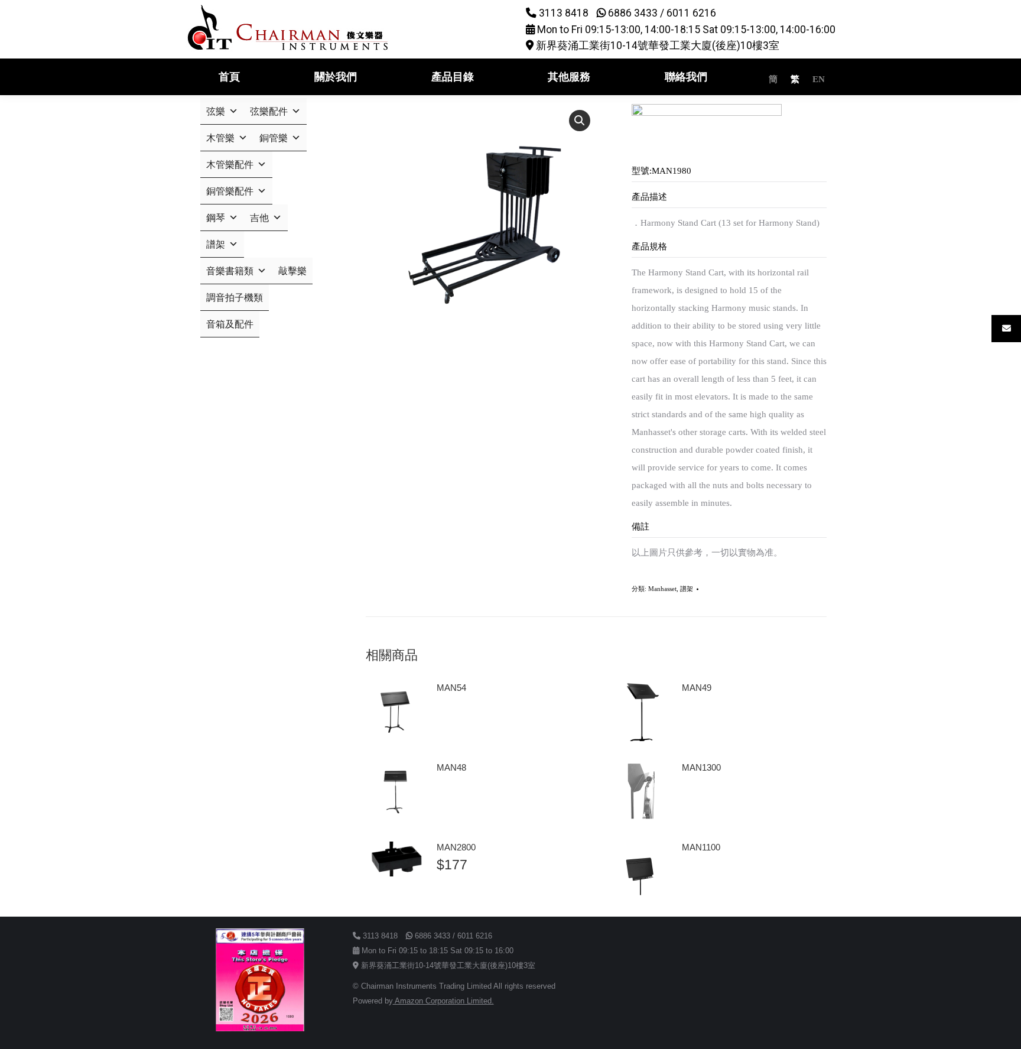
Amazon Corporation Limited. (443, 1000)
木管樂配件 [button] (229, 165)
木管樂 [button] (220, 138)
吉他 (259, 218)
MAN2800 (456, 847)
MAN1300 (701, 767)
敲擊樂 (292, 271)
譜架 (686, 588)
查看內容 (459, 721)
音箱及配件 (229, 324)
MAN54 (451, 688)
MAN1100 (701, 847)
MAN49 (696, 688)
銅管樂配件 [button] (229, 191)
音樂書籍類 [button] (229, 271)
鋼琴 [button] (215, 218)
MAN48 (451, 767)
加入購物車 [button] (462, 899)
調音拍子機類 (234, 298)
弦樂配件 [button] (269, 111)
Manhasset (662, 588)
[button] (579, 120)
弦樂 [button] (215, 111)
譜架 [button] (215, 244)
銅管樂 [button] (273, 138)
